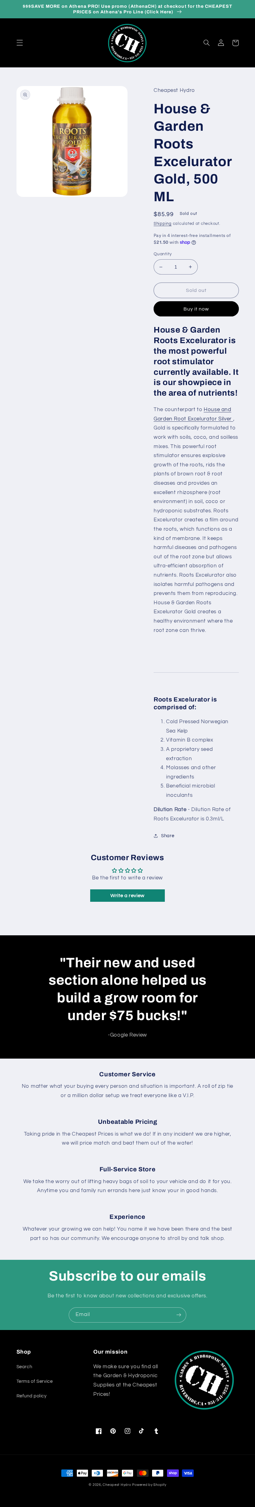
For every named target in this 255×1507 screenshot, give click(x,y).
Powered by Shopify (149, 1485)
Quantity (163, 254)
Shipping (163, 224)
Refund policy (31, 1396)
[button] (19, 43)
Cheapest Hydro (117, 1485)
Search (24, 1366)
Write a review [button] (127, 895)
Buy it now (196, 308)
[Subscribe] (179, 1315)
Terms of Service (34, 1381)
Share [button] (167, 835)
